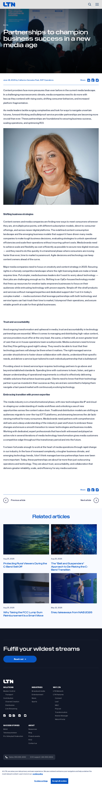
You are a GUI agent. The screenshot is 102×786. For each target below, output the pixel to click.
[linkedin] (19, 715)
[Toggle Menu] (97, 4)
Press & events (34, 736)
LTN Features (58, 694)
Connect (58, 698)
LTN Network (58, 691)
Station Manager (61, 716)
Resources (32, 729)
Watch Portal (60, 719)
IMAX (5, 729)
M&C (57, 705)
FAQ (30, 740)
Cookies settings (41, 781)
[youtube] (25, 715)
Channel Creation (12, 701)
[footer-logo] (8, 681)
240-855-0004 (47, 757)
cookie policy (38, 774)
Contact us (32, 743)
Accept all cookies (59, 781)
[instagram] (14, 715)
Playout (58, 709)
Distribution (10, 705)
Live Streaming (11, 709)
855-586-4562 (20, 757)
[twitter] (10, 715)
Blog (5, 25)
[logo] (13, 4)
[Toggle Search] (89, 4)
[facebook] (4, 715)
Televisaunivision (10, 733)
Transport (9, 694)
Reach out (20, 659)
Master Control (9, 691)
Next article (86, 500)
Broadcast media (38, 691)
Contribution (8, 698)
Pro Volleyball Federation (13, 736)
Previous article (17, 500)
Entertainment (37, 694)
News (34, 698)
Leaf (57, 701)
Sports (34, 701)
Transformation (61, 712)
